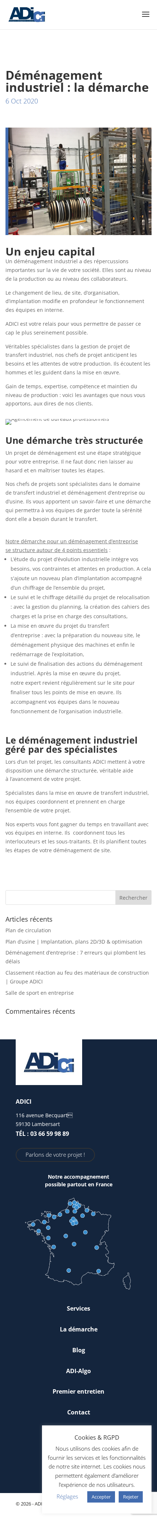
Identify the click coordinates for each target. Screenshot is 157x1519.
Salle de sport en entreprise (39, 992)
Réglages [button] (67, 1496)
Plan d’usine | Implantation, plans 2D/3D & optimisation (73, 941)
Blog (78, 1350)
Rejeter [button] (130, 1496)
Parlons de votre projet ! (55, 1154)
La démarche (78, 1329)
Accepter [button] (101, 1496)
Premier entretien (78, 1391)
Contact (78, 1412)
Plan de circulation (28, 930)
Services (78, 1308)
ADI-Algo (78, 1371)
